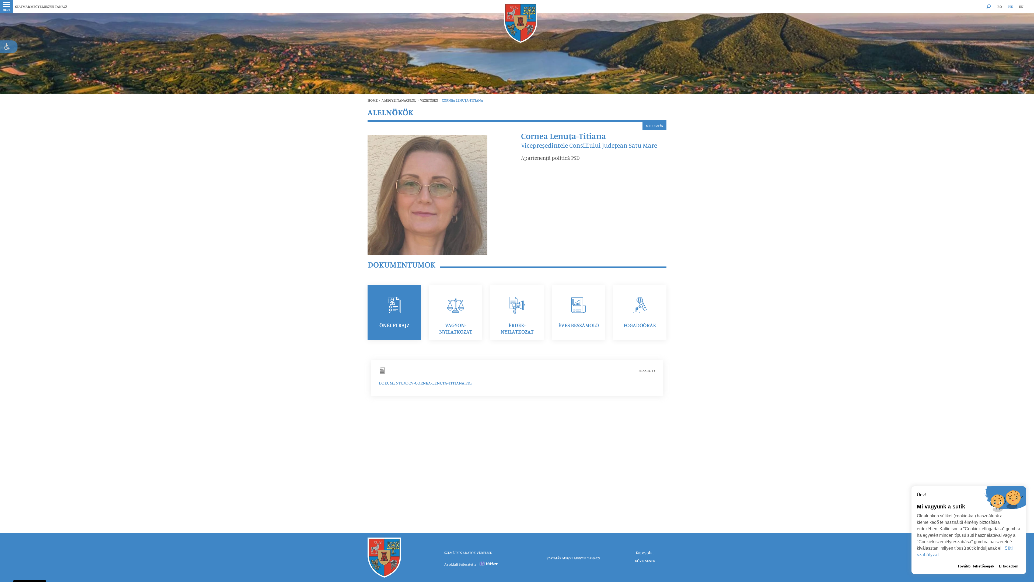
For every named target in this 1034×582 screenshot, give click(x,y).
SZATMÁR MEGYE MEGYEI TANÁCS (41, 6)
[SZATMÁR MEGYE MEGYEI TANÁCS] (520, 23)
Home (373, 100)
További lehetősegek (976, 566)
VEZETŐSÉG (429, 100)
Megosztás (654, 126)
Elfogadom (1009, 566)
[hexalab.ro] (489, 564)
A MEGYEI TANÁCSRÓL (399, 100)
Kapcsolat (645, 552)
